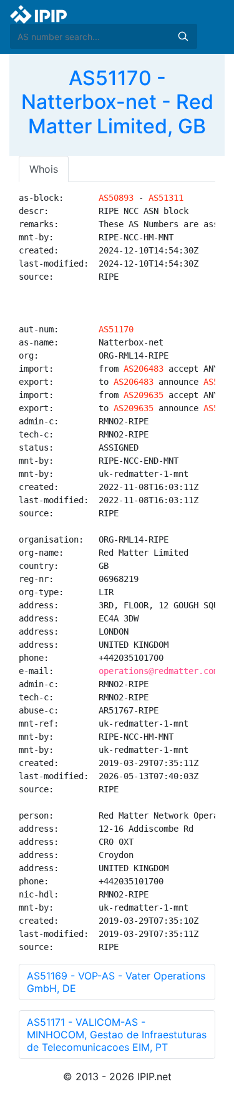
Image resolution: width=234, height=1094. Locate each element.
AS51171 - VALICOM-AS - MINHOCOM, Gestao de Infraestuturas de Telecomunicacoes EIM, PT (117, 1034)
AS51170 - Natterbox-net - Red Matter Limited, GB (117, 102)
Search (183, 36)
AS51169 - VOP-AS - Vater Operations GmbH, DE (116, 981)
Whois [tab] (43, 169)
